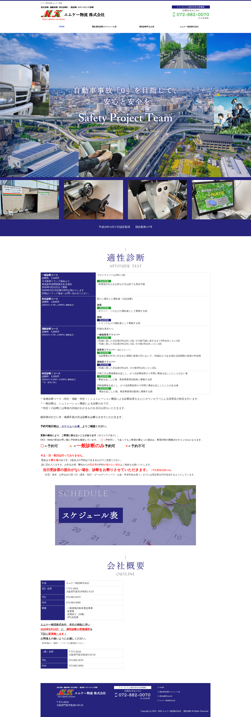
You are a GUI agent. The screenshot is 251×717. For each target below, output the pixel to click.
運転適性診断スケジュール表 (104, 27)
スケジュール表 (70, 426)
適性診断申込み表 (146, 27)
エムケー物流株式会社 (189, 27)
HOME (62, 27)
